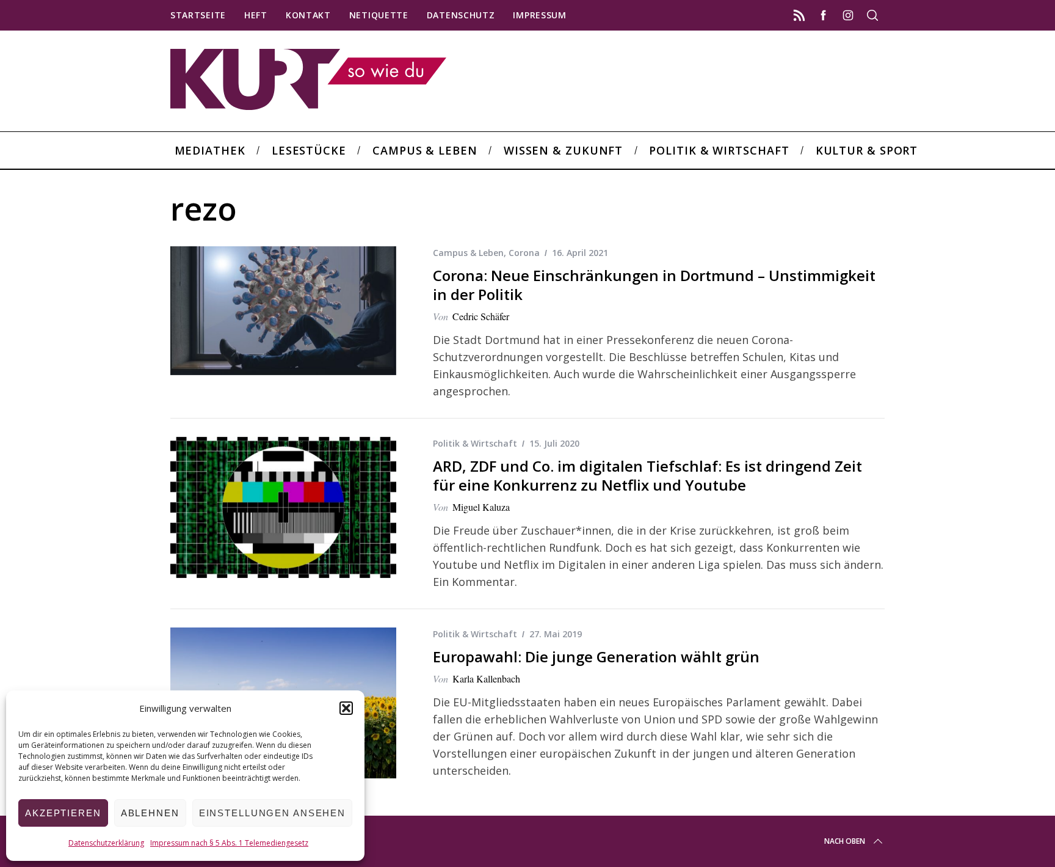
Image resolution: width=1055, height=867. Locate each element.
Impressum (539, 15)
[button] (346, 708)
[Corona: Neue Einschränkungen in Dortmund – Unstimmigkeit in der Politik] (283, 311)
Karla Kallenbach (486, 678)
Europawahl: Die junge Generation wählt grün (596, 656)
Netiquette (378, 15)
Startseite (198, 15)
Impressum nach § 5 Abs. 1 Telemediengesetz (229, 843)
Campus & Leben (468, 252)
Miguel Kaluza (481, 506)
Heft (255, 15)
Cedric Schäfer (480, 316)
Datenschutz (461, 15)
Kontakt (308, 15)
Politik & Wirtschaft (475, 443)
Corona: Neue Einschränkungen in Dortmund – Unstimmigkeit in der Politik (654, 284)
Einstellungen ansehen (272, 813)
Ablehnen (150, 813)
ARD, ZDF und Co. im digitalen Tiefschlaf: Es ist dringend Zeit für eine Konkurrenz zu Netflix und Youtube (647, 475)
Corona (524, 252)
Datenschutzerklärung (106, 843)
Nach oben (844, 841)
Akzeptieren (63, 813)
